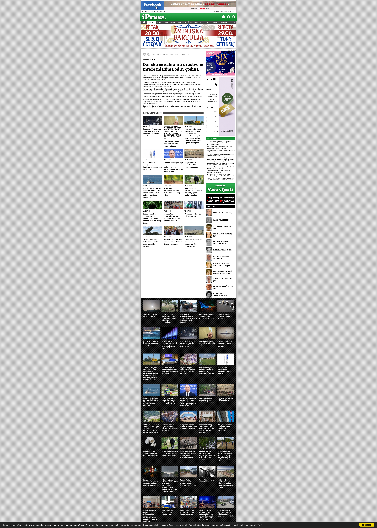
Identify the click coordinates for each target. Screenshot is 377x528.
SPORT (215, 22)
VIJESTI (151, 22)
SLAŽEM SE (366, 525)
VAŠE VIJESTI (182, 22)
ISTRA (159, 22)
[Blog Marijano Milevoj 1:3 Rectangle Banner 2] (220, 199)
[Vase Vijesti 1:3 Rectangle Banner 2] (220, 188)
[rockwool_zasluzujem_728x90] (200, 5)
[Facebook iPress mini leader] (152, 5)
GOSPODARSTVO (195, 22)
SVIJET (207, 22)
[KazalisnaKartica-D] (226, 106)
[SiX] (220, 63)
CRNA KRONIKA (169, 22)
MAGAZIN (223, 22)
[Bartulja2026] (188, 36)
